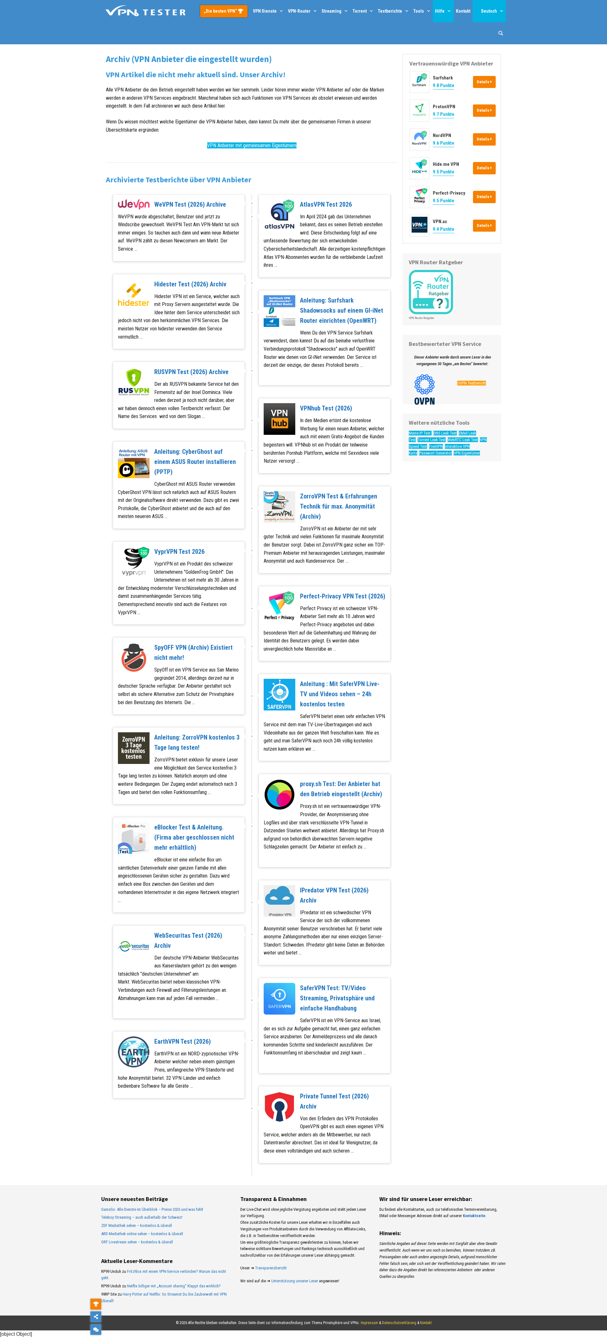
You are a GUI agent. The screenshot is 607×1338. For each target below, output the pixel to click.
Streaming (331, 11)
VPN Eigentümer (467, 453)
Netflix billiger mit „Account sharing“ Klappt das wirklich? (174, 1286)
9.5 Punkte (443, 172)
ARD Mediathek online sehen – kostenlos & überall (142, 1233)
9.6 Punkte (443, 143)
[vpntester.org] (145, 11)
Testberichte (390, 11)
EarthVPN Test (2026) (182, 1041)
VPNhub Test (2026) (326, 408)
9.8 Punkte (443, 86)
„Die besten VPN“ (221, 11)
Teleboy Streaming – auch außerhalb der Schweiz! (141, 1217)
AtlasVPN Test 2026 (326, 204)
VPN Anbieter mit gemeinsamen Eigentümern (252, 145)
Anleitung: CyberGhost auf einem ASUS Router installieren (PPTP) (195, 462)
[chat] (95, 1329)
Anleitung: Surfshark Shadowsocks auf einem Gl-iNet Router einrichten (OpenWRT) (341, 310)
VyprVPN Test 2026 (179, 551)
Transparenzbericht (271, 1268)
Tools (418, 11)
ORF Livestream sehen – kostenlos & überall (137, 1242)
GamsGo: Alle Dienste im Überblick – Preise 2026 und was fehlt (152, 1209)
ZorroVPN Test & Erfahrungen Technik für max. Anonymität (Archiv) (338, 506)
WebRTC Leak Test (463, 440)
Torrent (360, 11)
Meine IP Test (420, 433)
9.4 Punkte (443, 229)
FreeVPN (436, 446)
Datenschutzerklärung (399, 1323)
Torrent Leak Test (432, 440)
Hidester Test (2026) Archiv (190, 284)
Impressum (369, 1323)
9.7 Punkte (443, 114)
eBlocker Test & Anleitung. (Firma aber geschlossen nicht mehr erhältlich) (194, 837)
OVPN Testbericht (471, 383)
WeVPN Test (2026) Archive (190, 204)
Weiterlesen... (151, 249)
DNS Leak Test (445, 433)
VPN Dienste (265, 11)
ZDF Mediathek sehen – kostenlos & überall (136, 1225)
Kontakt (463, 11)
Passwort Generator (435, 453)
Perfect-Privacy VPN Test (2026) (342, 596)
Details (483, 81)
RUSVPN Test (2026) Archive (191, 372)
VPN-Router (299, 11)
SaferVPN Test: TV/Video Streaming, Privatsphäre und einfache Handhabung (337, 998)
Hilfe (440, 11)
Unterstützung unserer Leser (294, 1281)
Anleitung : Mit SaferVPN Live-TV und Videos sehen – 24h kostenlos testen (339, 694)
